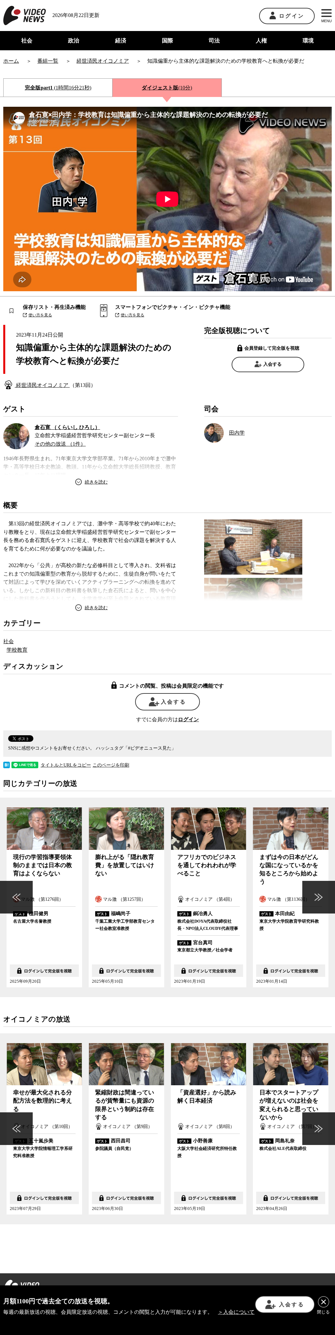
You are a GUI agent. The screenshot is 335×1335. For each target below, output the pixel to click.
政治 (73, 41)
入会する (272, 364)
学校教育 (17, 650)
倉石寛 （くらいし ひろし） (67, 427)
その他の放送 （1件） (60, 444)
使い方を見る (40, 315)
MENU (326, 21)
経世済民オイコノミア (42, 385)
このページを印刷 (111, 765)
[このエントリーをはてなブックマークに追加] (6, 764)
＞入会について (236, 1312)
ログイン (291, 16)
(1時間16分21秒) (58, 87)
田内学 (237, 433)
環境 (308, 41)
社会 (26, 41)
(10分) (167, 87)
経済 (120, 41)
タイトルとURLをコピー (66, 765)
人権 (261, 41)
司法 (214, 41)
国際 (167, 41)
